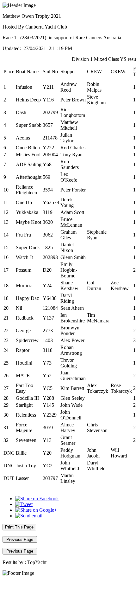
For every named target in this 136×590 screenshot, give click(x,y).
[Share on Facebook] (37, 498)
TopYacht (36, 562)
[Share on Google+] (36, 510)
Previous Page (19, 539)
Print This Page (19, 527)
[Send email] (28, 515)
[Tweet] (24, 504)
